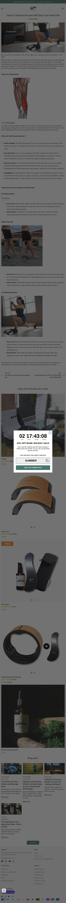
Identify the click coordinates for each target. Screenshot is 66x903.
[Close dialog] (50, 432)
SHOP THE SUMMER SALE (33, 467)
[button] (33, 461)
